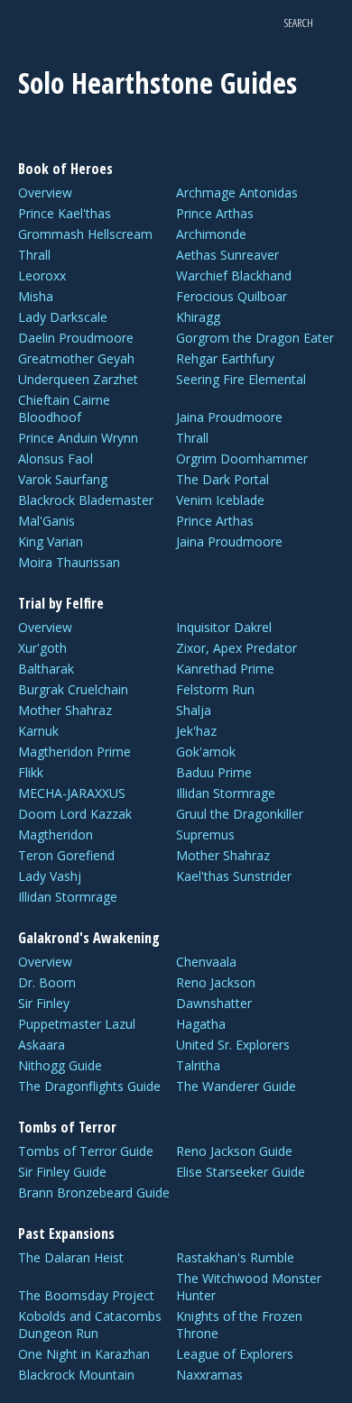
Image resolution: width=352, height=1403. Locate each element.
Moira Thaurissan (69, 562)
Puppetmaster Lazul (76, 1023)
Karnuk (38, 730)
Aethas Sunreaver (227, 254)
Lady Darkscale (62, 317)
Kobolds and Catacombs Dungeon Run (90, 1324)
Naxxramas (209, 1374)
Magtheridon (55, 834)
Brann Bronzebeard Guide (94, 1192)
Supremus (205, 834)
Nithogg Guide (60, 1065)
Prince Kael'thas (64, 213)
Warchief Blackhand (234, 275)
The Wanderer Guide (236, 1086)
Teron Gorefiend (66, 855)
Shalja (193, 710)
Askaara (41, 1044)
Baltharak (46, 668)
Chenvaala (206, 961)
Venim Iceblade (220, 500)
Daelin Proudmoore (76, 337)
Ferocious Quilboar (231, 296)
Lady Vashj (49, 876)
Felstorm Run (215, 689)
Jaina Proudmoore (229, 417)
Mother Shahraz (65, 710)
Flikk (30, 772)
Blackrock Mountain (76, 1374)
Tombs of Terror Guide (85, 1151)
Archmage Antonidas (237, 192)
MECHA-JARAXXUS (71, 793)
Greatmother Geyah (76, 358)
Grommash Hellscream (85, 234)
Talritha (198, 1065)
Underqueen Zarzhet (78, 379)
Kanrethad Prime (225, 668)
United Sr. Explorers (233, 1044)
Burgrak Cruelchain (73, 689)
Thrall (34, 254)
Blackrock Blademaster (85, 500)
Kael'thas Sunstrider (234, 876)
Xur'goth (42, 647)
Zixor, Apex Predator (236, 647)
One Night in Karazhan (84, 1353)
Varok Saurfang (62, 479)
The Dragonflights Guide (89, 1086)
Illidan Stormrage (225, 793)
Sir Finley (43, 1003)
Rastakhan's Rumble (235, 1257)
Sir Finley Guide (62, 1171)
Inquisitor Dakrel (224, 627)
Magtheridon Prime (74, 751)
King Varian (50, 541)
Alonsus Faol (55, 458)
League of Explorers (234, 1353)
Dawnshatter (214, 1003)
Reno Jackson (215, 982)
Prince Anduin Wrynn (78, 437)
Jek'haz (196, 730)
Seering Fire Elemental (241, 379)
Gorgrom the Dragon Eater (255, 337)
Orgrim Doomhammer (242, 458)
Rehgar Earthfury (225, 358)
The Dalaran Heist (71, 1257)
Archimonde (211, 234)
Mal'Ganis (46, 520)
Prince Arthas (215, 213)
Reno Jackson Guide (234, 1151)
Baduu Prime (214, 772)
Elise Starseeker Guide (240, 1171)
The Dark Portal (222, 479)
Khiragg (198, 317)
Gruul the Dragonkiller (239, 813)
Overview (45, 192)
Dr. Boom (47, 982)
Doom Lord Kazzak (75, 813)
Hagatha (201, 1023)
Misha (35, 296)
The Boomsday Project (86, 1295)
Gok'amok (206, 751)
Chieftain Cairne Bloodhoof (64, 408)
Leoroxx (42, 275)
